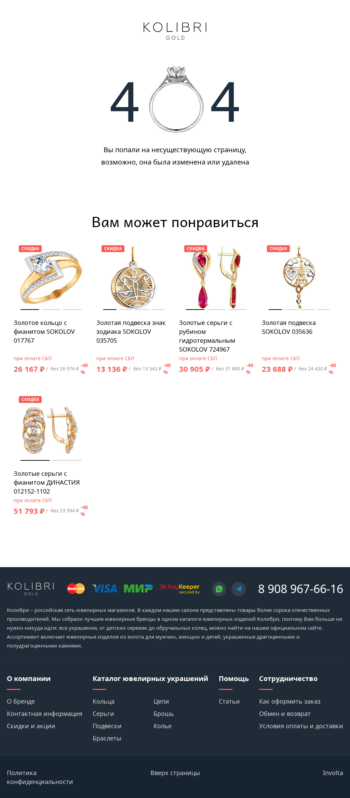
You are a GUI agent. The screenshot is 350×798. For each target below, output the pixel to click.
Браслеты (107, 738)
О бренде (21, 701)
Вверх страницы (175, 773)
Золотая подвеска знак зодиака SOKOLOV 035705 (131, 331)
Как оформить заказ (290, 701)
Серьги (103, 713)
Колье (162, 726)
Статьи (229, 701)
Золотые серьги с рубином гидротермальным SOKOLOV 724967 (207, 335)
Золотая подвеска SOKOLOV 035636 (289, 327)
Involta (333, 773)
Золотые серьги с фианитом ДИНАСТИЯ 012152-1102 (47, 482)
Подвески (107, 726)
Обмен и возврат (285, 713)
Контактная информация (44, 713)
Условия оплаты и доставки (301, 726)
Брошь (163, 713)
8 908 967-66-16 (300, 589)
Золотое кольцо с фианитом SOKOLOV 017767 (44, 331)
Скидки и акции (31, 726)
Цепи (161, 701)
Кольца (104, 701)
